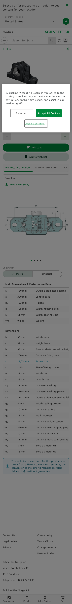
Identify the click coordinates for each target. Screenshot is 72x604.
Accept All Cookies (49, 113)
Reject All (21, 113)
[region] (36, 108)
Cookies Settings (35, 123)
